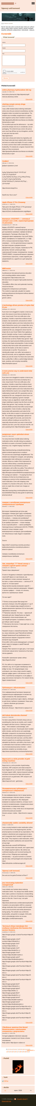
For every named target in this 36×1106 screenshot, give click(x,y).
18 (20, 1051)
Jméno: (4, 42)
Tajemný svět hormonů (10, 8)
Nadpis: (4, 48)
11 (26, 1049)
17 (17, 1051)
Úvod (2, 23)
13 (7, 1051)
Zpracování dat (6, 1101)
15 (12, 1051)
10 (23, 1049)
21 (28, 1051)
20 (25, 1051)
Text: (3, 53)
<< (5, 1090)
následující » (31, 1050)
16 (15, 1051)
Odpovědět (29, 99)
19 (23, 1051)
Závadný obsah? (22, 1099)
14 (10, 1051)
